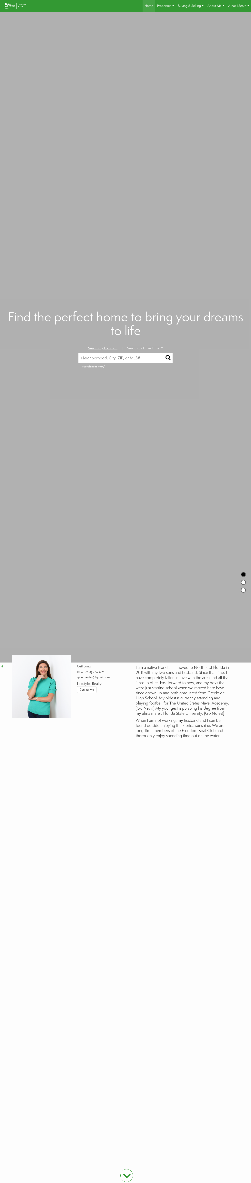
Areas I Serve (239, 8)
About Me (216, 8)
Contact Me (87, 689)
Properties (166, 8)
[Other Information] (243, 590)
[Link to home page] (17, 6)
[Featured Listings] (243, 582)
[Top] (243, 574)
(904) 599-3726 (94, 672)
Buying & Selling (191, 8)
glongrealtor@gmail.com (93, 677)
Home (149, 6)
